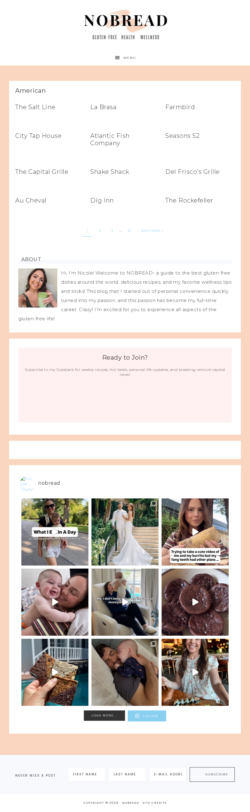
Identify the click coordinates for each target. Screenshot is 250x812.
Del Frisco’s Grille (192, 171)
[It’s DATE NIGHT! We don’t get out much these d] (195, 672)
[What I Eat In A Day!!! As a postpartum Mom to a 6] (54, 532)
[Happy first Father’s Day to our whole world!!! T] (125, 672)
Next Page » (152, 231)
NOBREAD (125, 25)
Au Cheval (31, 200)
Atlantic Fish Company (110, 139)
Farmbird (180, 107)
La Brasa (103, 107)
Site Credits (155, 803)
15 (129, 231)
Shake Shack (109, 171)
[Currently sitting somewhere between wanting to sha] (54, 602)
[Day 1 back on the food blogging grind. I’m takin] (195, 532)
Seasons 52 (182, 135)
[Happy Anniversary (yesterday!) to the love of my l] (125, 532)
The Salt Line (35, 107)
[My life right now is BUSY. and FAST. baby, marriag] (54, 672)
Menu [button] (129, 58)
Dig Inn (102, 200)
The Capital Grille (41, 171)
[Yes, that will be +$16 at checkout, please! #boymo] (125, 602)
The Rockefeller (189, 200)
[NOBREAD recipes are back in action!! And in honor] (195, 602)
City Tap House (38, 135)
